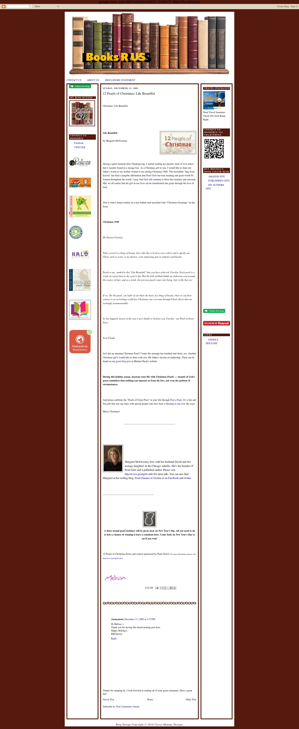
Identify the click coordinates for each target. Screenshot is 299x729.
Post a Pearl (176, 399)
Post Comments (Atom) (127, 706)
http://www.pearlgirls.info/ (139, 474)
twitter (187, 478)
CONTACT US (74, 80)
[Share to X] (168, 588)
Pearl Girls (151, 175)
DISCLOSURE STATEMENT (120, 80)
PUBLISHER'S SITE (219, 180)
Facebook (79, 143)
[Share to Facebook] (171, 588)
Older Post (191, 699)
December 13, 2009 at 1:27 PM (140, 619)
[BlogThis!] (164, 588)
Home (150, 699)
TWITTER (79, 147)
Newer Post (108, 699)
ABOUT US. (93, 80)
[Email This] (161, 588)
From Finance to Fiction (148, 478)
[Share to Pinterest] (174, 588)
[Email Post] (157, 588)
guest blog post (123, 361)
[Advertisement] (216, 250)
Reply (114, 638)
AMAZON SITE (216, 176)
